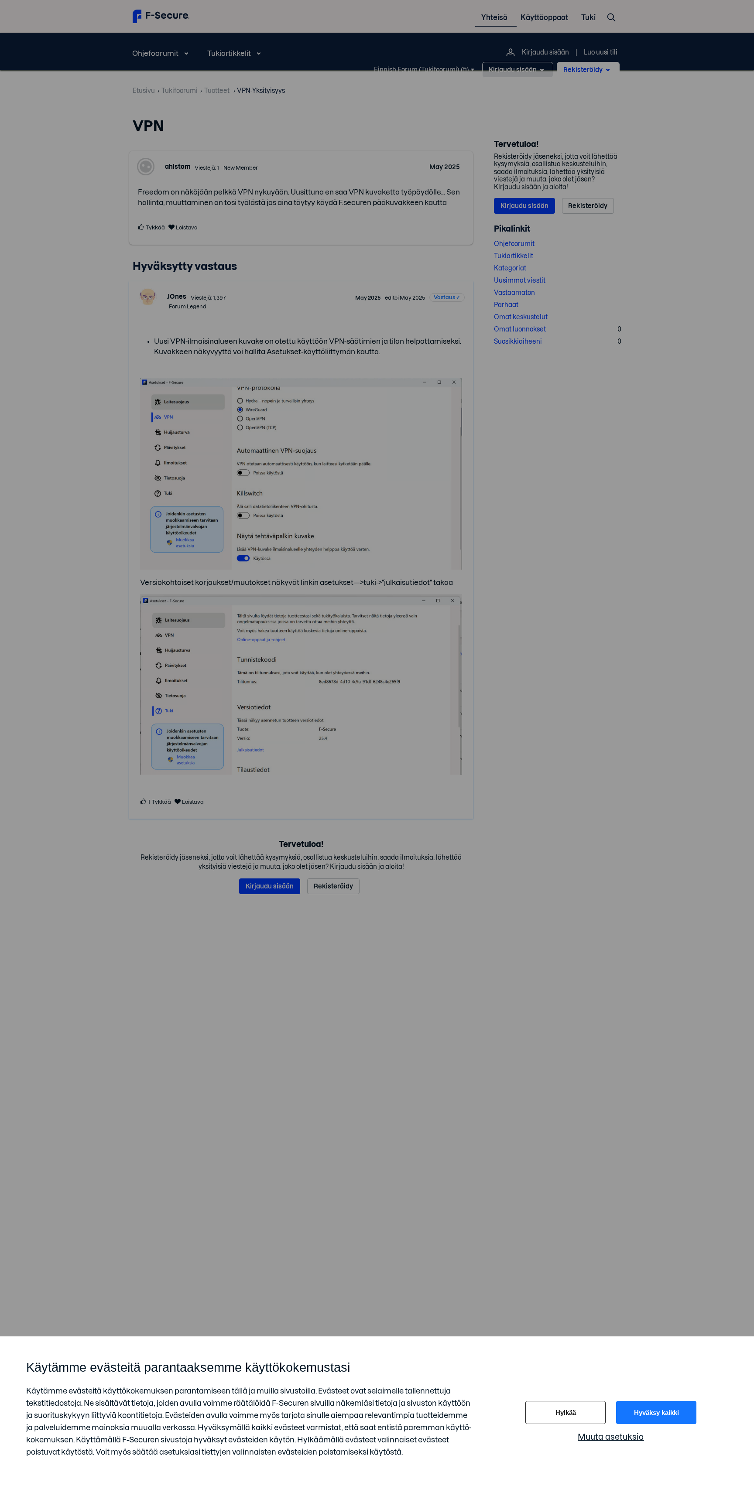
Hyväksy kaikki (656, 1412)
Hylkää (565, 1412)
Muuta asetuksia (611, 1437)
